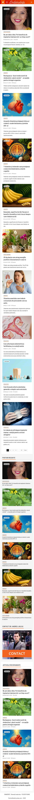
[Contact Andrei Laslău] (17, 644)
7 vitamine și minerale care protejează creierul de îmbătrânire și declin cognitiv (17, 169)
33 (21, 450)
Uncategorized (7, 31)
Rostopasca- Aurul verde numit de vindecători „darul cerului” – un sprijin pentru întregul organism (16, 78)
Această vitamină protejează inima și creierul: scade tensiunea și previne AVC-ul (16, 123)
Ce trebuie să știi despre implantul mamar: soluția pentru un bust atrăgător (15, 432)
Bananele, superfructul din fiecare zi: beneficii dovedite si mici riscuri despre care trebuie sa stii (17, 214)
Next (25, 450)
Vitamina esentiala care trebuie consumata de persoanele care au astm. (15, 300)
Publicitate (6, 384)
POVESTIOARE (26, 794)
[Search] (31, 2)
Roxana (14, 82)
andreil (16, 39)
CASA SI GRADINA (7, 254)
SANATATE (6, 72)
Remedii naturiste (16, 794)
